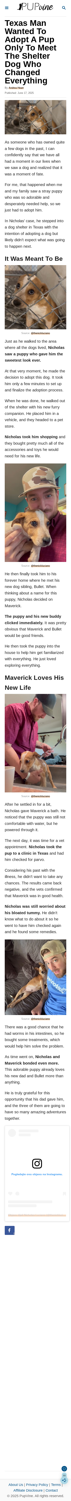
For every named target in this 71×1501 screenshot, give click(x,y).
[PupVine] (35, 8)
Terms (56, 1485)
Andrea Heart (16, 87)
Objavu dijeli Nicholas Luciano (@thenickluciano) (38, 1215)
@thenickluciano (40, 333)
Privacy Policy (37, 1485)
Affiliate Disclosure (28, 1490)
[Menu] (6, 8)
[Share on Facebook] (10, 1230)
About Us (15, 1485)
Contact (52, 1490)
